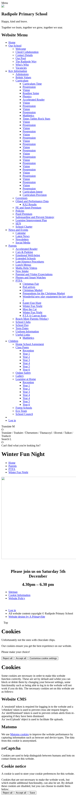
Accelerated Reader (34, 99)
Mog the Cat (30, 309)
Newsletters (22, 239)
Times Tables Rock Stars (36, 118)
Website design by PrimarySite (26, 616)
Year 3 (26, 360)
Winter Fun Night (32, 306)
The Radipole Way (26, 61)
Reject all (7, 658)
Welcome (21, 48)
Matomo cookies (19, 734)
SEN (18, 223)
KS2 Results (30, 204)
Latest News (23, 236)
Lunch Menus (23, 264)
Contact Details (24, 55)
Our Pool (21, 58)
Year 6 (26, 369)
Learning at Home (26, 379)
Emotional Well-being (28, 255)
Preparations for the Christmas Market (44, 293)
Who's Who (22, 64)
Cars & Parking (24, 252)
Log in (12, 420)
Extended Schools (26, 258)
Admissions (22, 74)
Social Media (23, 242)
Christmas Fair (31, 283)
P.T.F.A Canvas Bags (34, 315)
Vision (26, 90)
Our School (14, 45)
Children (13, 341)
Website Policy (16, 598)
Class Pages (22, 347)
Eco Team (21, 410)
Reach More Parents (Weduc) (32, 318)
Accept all (21, 658)
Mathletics (28, 115)
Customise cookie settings (43, 658)
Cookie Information (19, 595)
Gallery (20, 375)
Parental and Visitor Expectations (34, 274)
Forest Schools (24, 407)
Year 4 (26, 363)
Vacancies (21, 67)
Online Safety (23, 372)
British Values (23, 77)
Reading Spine (31, 93)
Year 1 (26, 353)
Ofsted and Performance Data (32, 201)
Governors (21, 198)
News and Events (18, 229)
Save (32, 792)
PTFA (19, 280)
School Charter (24, 226)
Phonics (27, 96)
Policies (20, 210)
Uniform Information (27, 331)
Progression (29, 86)
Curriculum (22, 80)
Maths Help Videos (26, 267)
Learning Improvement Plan (31, 220)
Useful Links (23, 334)
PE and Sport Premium (28, 207)
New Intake (22, 271)
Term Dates (22, 328)
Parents (12, 245)
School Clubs (23, 321)
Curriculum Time (32, 83)
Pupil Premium (24, 213)
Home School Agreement (30, 344)
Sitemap (12, 591)
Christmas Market (32, 290)
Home (11, 42)
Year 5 (26, 366)
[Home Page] (2, 6)
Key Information (17, 71)
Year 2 (26, 356)
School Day (22, 325)
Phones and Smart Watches (31, 277)
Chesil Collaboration (27, 51)
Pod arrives (29, 287)
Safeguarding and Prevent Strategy (35, 217)
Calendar (21, 233)
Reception (28, 350)
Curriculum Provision (35, 194)
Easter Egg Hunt (32, 302)
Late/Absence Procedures (30, 261)
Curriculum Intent (32, 191)
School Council (24, 414)
